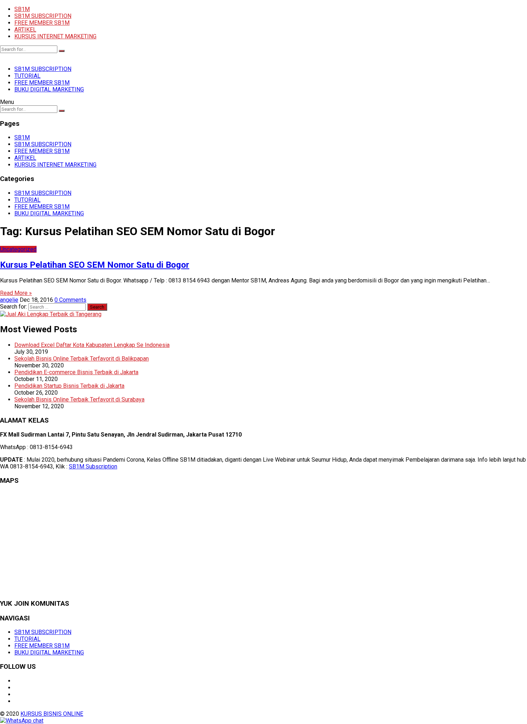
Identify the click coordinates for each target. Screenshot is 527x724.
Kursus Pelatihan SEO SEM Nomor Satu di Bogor (94, 265)
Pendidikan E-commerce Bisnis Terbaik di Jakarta (76, 372)
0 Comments (70, 299)
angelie (9, 299)
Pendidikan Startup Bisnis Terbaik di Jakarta (69, 385)
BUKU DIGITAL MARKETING (49, 89)
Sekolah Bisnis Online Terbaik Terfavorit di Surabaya (79, 399)
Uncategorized (18, 249)
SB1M (22, 9)
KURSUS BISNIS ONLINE (51, 713)
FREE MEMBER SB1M (42, 22)
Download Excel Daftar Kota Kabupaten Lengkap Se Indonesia (92, 345)
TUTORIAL (27, 75)
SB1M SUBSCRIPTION (42, 16)
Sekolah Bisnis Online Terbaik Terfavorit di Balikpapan (81, 358)
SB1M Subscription (93, 466)
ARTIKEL (25, 29)
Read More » (16, 293)
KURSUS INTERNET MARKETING (55, 36)
